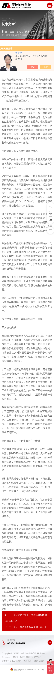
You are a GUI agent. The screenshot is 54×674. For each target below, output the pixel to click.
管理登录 (27, 661)
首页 (18, 31)
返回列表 (13, 621)
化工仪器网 (17, 661)
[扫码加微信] (50, 220)
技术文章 (29, 31)
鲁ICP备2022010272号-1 (30, 657)
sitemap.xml (39, 661)
